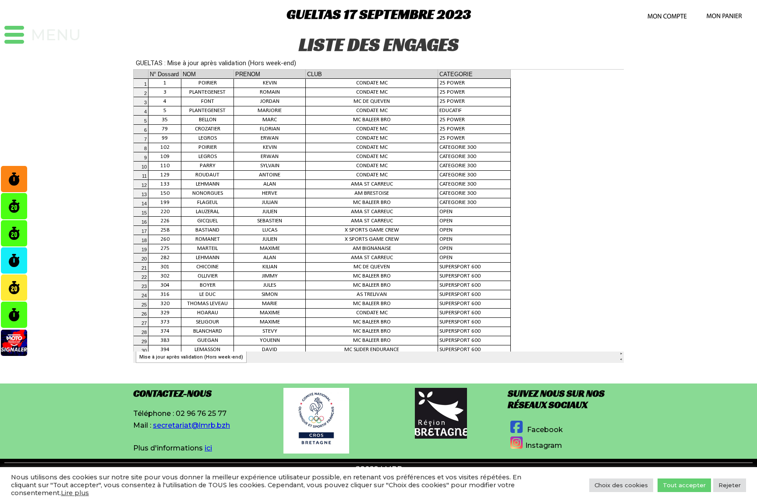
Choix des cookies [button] (621, 485)
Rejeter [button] (729, 485)
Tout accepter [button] (684, 485)
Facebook (544, 430)
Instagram (543, 445)
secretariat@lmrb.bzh (191, 425)
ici (208, 448)
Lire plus (75, 493)
